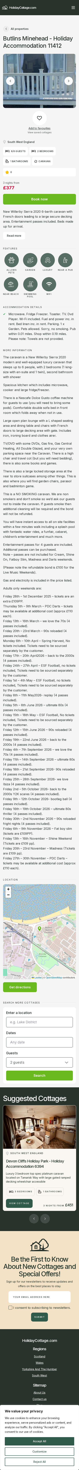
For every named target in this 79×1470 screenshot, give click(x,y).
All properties (20, 28)
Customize (39, 1451)
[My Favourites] (66, 7)
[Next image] (68, 81)
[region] (39, 1437)
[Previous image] (10, 81)
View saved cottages (40, 132)
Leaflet (38, 977)
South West (39, 1375)
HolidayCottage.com (22, 8)
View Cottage (19, 1203)
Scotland (39, 1356)
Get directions (20, 987)
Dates (11, 1033)
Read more (14, 235)
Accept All (39, 1441)
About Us (39, 1392)
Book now (39, 199)
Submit (39, 1317)
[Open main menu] (73, 7)
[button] (39, 929)
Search (39, 1075)
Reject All (39, 1461)
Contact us (40, 1399)
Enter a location (19, 1013)
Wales (40, 1362)
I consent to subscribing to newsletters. (41, 1308)
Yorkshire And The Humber (39, 1369)
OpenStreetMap (54, 977)
